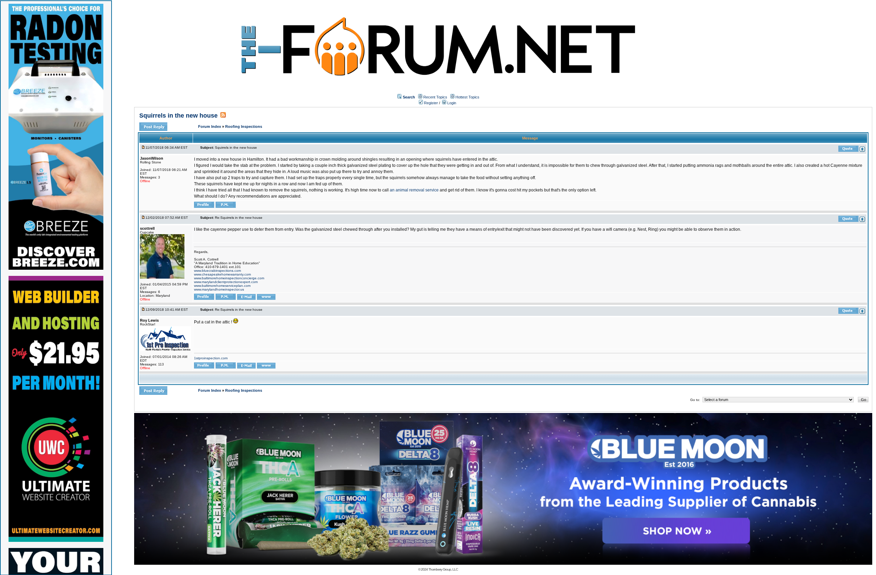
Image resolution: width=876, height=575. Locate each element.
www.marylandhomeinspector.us (219, 289)
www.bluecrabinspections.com (217, 270)
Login (451, 103)
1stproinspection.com (211, 358)
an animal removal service (414, 190)
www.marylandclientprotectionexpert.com (226, 282)
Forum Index (210, 126)
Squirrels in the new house (178, 115)
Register (430, 103)
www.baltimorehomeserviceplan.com (222, 286)
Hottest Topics (467, 97)
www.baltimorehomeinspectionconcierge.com (229, 278)
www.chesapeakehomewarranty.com (222, 274)
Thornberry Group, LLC (443, 569)
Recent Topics (435, 97)
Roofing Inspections (243, 126)
